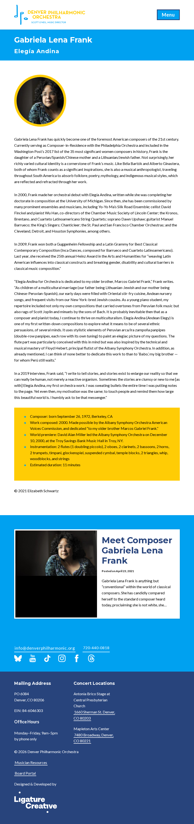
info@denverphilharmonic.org (45, 648)
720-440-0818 (96, 647)
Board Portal (25, 773)
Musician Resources (31, 762)
